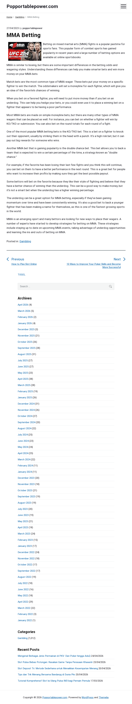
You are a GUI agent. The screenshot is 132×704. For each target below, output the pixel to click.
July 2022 (23, 583)
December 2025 (26, 329)
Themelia (103, 697)
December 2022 (26, 552)
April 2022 (23, 601)
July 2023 (23, 509)
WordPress (88, 697)
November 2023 (26, 484)
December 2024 (26, 403)
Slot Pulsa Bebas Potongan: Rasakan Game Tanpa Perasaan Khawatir (55, 662)
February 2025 (25, 391)
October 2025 (25, 341)
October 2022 (25, 564)
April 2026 (23, 304)
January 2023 (25, 546)
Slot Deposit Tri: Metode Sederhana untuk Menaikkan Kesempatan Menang (58, 668)
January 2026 (25, 323)
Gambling (25, 241)
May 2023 (23, 521)
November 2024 (26, 410)
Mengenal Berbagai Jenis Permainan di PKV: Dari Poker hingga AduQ (54, 655)
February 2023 (25, 539)
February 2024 (25, 465)
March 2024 (24, 459)
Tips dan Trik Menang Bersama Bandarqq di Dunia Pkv (46, 674)
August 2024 (24, 428)
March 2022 (24, 608)
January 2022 (25, 620)
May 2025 (23, 372)
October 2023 (25, 490)
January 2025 (25, 397)
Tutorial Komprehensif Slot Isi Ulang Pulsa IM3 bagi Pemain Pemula (54, 680)
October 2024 (25, 416)
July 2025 (23, 360)
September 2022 (26, 570)
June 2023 (23, 515)
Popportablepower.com (54, 697)
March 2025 (24, 385)
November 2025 (26, 335)
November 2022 (26, 558)
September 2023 (26, 496)
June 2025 (23, 366)
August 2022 (24, 577)
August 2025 (24, 354)
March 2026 (24, 311)
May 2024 (23, 447)
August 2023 (24, 502)
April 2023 (23, 527)
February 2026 (25, 317)
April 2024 (23, 453)
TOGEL (21, 274)
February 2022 (25, 614)
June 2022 (23, 589)
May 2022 (23, 595)
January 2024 (25, 471)
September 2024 (26, 422)
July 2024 (23, 434)
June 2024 (23, 440)
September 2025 (26, 348)
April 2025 (23, 378)
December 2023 (26, 477)
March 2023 (24, 533)
